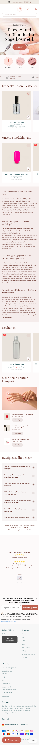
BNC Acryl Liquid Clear (16, 364)
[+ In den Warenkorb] (28, 117)
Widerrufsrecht (7, 693)
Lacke (23, 644)
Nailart (24, 651)
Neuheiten (25, 634)
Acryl (23, 641)
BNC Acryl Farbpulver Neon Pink (16, 174)
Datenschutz (6, 683)
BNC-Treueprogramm (9, 668)
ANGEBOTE (19, 47)
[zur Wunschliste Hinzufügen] (28, 93)
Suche (4, 634)
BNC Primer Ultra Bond (16, 122)
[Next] (37, 2)
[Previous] (2, 2)
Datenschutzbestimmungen (8, 621)
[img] (19, 555)
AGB (3, 680)
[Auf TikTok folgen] (8, 719)
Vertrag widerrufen (10, 639)
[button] (18, 583)
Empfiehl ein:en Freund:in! (7, 672)
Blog (3, 677)
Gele (23, 637)
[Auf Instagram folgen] (3, 719)
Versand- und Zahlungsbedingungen (9, 688)
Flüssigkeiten (26, 647)
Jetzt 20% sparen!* (30, 608)
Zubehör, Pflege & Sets (29, 654)
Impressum (5, 696)
